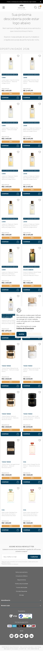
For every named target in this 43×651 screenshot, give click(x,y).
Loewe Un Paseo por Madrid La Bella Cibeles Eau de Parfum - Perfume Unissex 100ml (32, 129)
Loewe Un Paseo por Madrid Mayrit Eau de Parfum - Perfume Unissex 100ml (10, 225)
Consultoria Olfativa (21, 576)
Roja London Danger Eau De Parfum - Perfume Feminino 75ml (31, 466)
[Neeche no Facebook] (26, 636)
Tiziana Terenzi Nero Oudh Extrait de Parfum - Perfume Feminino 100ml (31, 418)
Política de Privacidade (25, 328)
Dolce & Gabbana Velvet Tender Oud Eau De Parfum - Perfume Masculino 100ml (32, 273)
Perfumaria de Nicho (22, 572)
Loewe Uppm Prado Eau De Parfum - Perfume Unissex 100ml (10, 129)
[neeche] (21, 7)
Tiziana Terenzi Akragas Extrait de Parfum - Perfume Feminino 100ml (11, 466)
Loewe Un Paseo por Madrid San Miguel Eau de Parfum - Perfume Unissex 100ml (31, 177)
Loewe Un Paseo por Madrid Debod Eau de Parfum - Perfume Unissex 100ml (10, 273)
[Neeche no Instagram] (12, 636)
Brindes (21, 595)
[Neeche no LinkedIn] (32, 636)
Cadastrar (34, 557)
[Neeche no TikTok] (16, 636)
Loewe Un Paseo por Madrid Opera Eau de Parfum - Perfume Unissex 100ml (10, 177)
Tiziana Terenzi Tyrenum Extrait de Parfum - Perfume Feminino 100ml (10, 418)
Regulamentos (21, 580)
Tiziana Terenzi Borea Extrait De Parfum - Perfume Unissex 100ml (10, 369)
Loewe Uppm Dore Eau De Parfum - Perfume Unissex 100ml (31, 81)
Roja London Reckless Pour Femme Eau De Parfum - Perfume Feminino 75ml (9, 514)
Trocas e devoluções (21, 587)
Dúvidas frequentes (21, 591)
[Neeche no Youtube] (22, 636)
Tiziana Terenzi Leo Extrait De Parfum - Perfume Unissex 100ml (31, 369)
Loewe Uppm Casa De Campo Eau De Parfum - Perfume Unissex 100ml (10, 81)
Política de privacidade (21, 583)
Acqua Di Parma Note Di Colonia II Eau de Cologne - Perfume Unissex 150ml (9, 321)
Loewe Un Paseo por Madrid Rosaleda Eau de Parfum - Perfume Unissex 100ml (31, 225)
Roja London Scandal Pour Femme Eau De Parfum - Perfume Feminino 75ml (30, 514)
